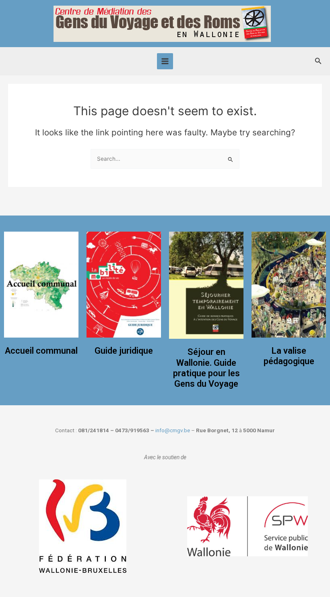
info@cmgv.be (172, 430)
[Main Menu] (165, 61)
